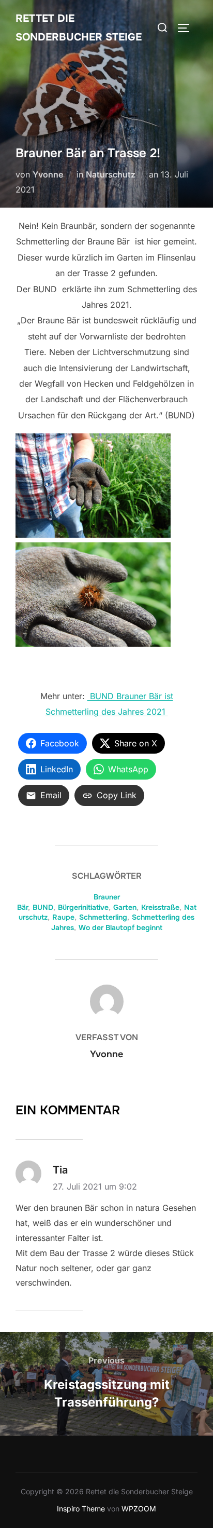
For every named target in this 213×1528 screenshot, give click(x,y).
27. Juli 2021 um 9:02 (95, 1186)
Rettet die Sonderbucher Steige (79, 28)
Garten (124, 907)
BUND (43, 907)
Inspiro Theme (81, 1508)
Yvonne (48, 174)
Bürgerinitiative (83, 907)
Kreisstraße (160, 907)
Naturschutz (110, 174)
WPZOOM (138, 1508)
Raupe (63, 917)
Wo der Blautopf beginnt (120, 927)
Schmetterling (103, 917)
